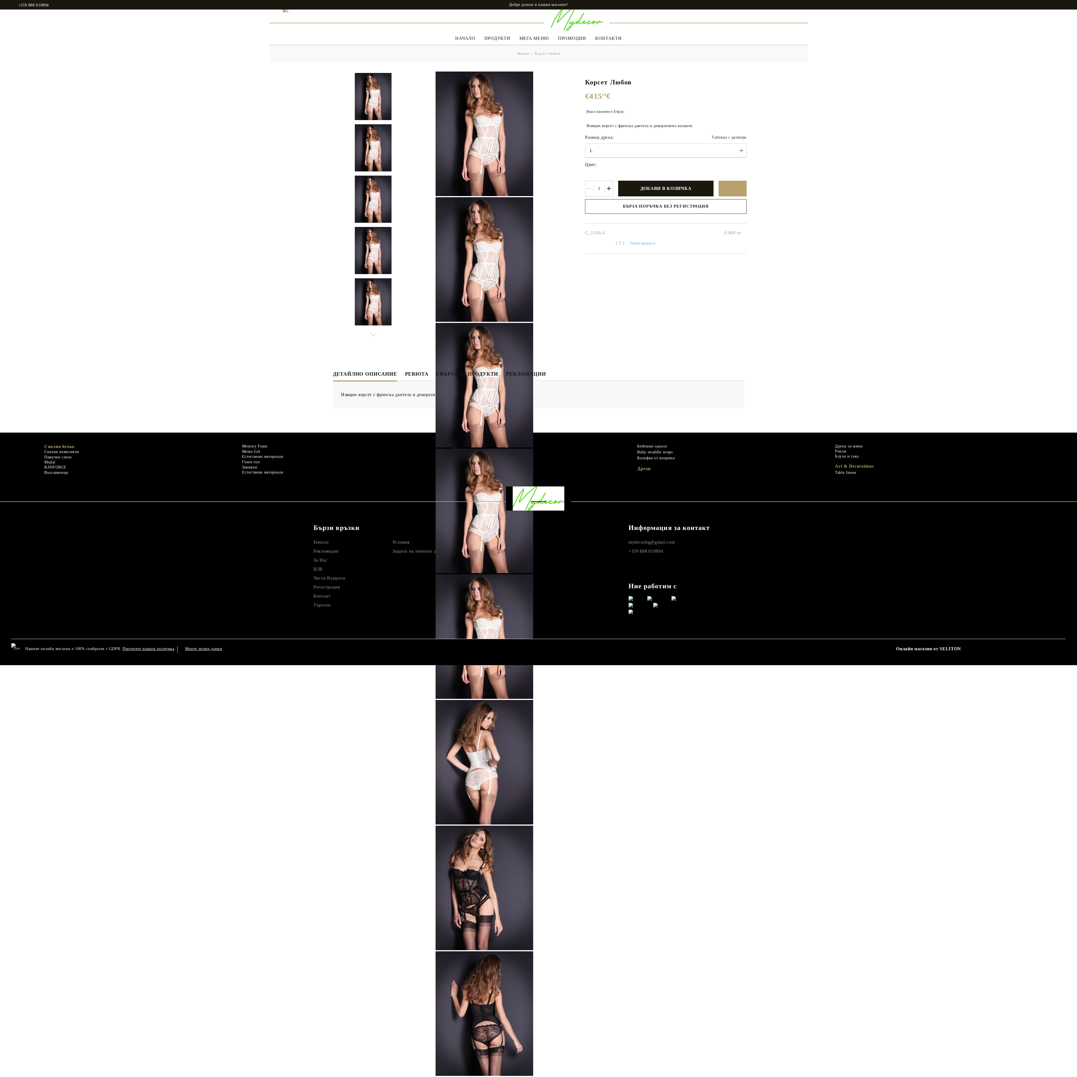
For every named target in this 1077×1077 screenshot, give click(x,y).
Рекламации (526, 374)
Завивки (249, 467)
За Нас (320, 560)
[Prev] (373, 206)
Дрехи (644, 468)
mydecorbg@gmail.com (652, 542)
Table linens (845, 472)
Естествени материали (263, 456)
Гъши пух (251, 462)
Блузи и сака (847, 456)
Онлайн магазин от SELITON (928, 648)
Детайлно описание (365, 374)
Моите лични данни (203, 649)
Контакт (322, 596)
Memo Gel (251, 451)
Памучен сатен (58, 457)
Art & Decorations (854, 466)
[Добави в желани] (733, 188)
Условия (400, 542)
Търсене (322, 605)
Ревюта (417, 374)
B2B (318, 569)
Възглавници (56, 472)
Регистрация (327, 587)
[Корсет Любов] (373, 96)
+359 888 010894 (33, 5)
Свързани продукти (467, 374)
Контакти (608, 38)
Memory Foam (255, 446)
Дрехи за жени (848, 446)
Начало (465, 38)
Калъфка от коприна (656, 458)
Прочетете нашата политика (148, 649)
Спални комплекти (61, 452)
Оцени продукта (642, 243)
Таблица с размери (729, 137)
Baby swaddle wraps (655, 452)
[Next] (373, 333)
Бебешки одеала (652, 446)
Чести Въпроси (329, 578)
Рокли (840, 451)
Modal (49, 462)
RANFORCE (55, 467)
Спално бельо (59, 446)
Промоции (572, 38)
